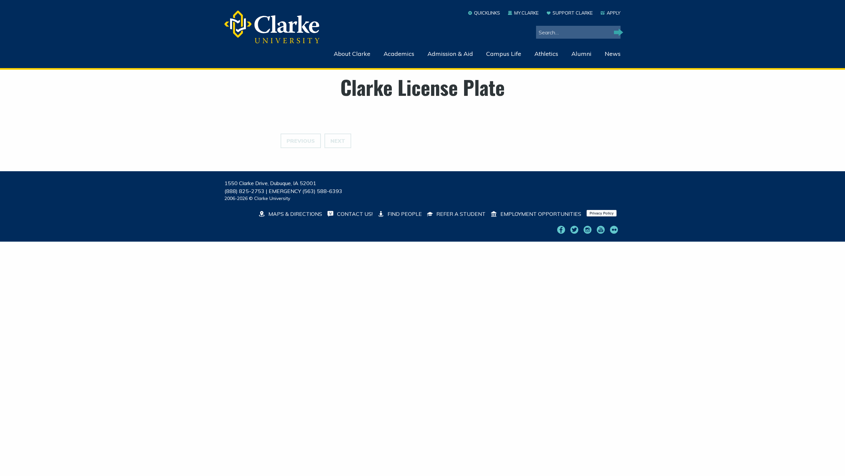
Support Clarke (573, 13)
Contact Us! (354, 214)
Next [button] (337, 141)
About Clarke (352, 54)
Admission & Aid (450, 54)
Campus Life (503, 54)
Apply (614, 13)
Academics (399, 54)
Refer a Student (460, 214)
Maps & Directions (294, 214)
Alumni (581, 54)
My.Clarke (526, 13)
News (613, 54)
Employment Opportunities (540, 214)
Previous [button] (301, 141)
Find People (404, 214)
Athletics (546, 54)
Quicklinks (487, 13)
